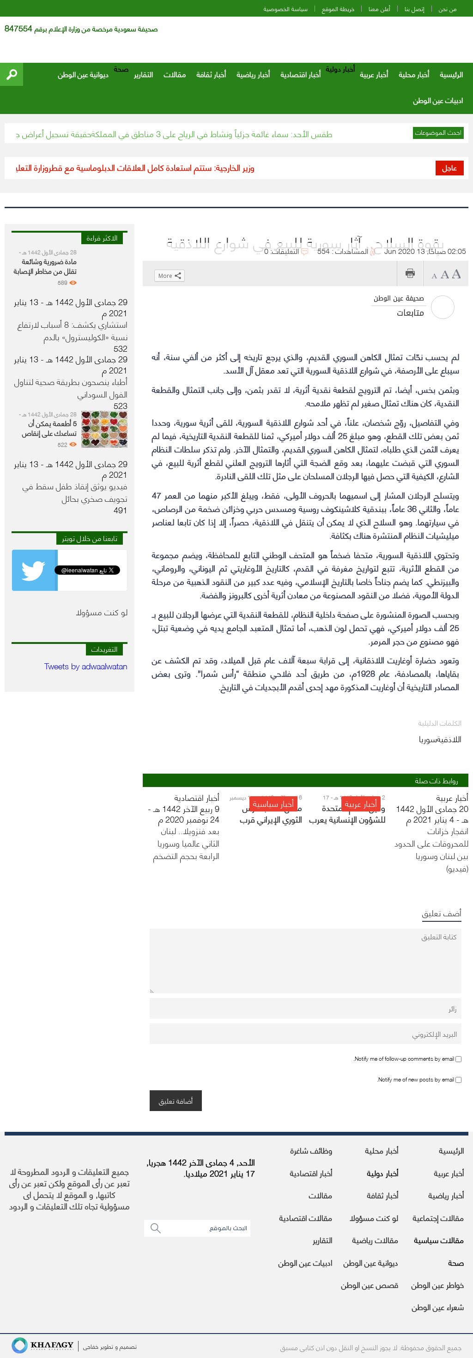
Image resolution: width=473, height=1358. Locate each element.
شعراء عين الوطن (438, 1306)
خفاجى (90, 1346)
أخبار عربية (374, 73)
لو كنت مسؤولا (374, 1217)
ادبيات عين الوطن (438, 99)
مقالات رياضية (375, 1239)
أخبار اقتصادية (301, 73)
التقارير (143, 73)
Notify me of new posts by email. (415, 1079)
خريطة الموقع (338, 9)
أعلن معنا (379, 9)
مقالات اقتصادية (305, 1217)
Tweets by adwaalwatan (85, 665)
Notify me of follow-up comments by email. (403, 1058)
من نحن (448, 9)
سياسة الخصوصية (286, 9)
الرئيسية (451, 73)
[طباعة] (410, 273)
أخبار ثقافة (211, 73)
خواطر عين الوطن (438, 1284)
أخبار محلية (414, 73)
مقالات (175, 73)
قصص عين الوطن (369, 1284)
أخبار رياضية (253, 73)
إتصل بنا (414, 9)
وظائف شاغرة (311, 1149)
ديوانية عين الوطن (83, 73)
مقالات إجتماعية (438, 1217)
